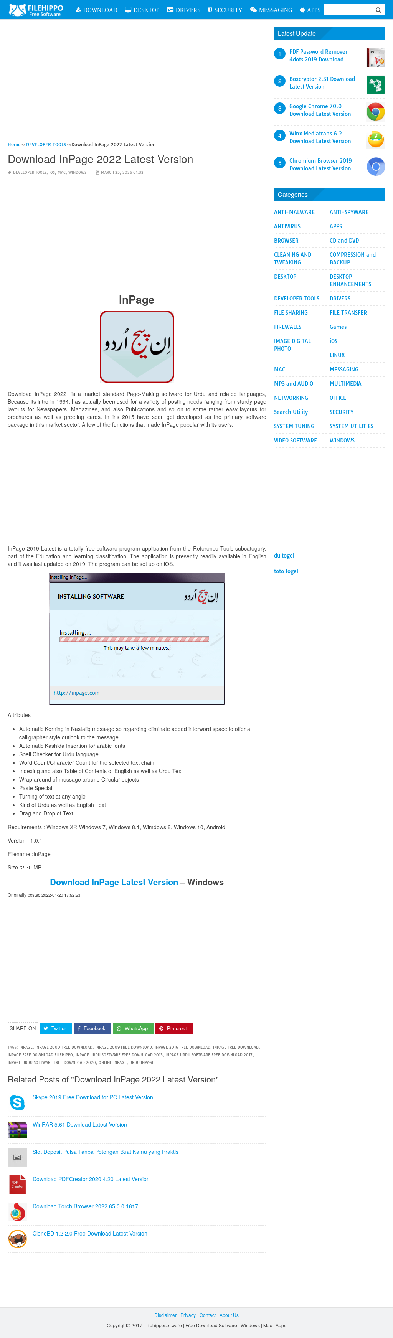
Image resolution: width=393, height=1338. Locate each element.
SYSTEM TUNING (294, 426)
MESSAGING (275, 10)
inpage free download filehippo (40, 1055)
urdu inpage (141, 1062)
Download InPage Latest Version (114, 882)
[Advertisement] (137, 83)
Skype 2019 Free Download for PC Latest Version (93, 1097)
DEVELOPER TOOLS (29, 172)
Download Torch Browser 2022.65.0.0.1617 (85, 1206)
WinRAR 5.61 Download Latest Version (80, 1124)
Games (338, 326)
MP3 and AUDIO (293, 383)
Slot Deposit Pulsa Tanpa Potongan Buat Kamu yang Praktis (105, 1151)
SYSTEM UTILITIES (351, 426)
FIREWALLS (287, 326)
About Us (229, 1315)
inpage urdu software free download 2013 (119, 1055)
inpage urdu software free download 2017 (209, 1055)
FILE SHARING (291, 312)
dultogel (284, 555)
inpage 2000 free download (63, 1047)
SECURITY (229, 10)
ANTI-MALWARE (294, 212)
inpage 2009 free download (123, 1047)
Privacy (188, 1315)
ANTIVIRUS (287, 226)
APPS (313, 10)
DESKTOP (146, 10)
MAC (62, 172)
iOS (52, 172)
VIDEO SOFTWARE (295, 440)
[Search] (378, 9)
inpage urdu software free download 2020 (52, 1062)
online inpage (113, 1062)
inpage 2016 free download (182, 1047)
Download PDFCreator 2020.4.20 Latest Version (91, 1179)
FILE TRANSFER (348, 312)
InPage (26, 1047)
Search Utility (291, 412)
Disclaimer (165, 1315)
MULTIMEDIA (346, 383)
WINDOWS (77, 172)
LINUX (337, 355)
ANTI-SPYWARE (349, 212)
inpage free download (236, 1047)
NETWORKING (291, 397)
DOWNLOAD (100, 10)
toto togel (286, 571)
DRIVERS (188, 10)
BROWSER (286, 240)
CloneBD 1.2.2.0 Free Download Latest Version (90, 1233)
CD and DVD (344, 240)
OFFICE (338, 397)
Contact (208, 1315)
